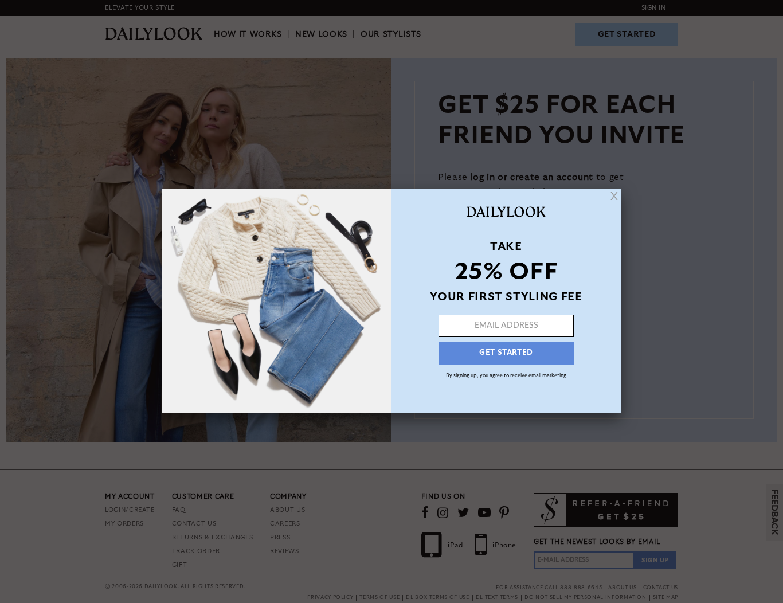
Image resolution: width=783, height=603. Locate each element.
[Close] (614, 196)
